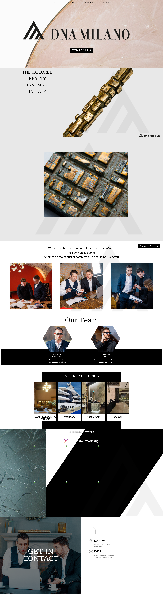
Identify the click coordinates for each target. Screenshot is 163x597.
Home (55, 3)
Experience (88, 3)
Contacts (107, 3)
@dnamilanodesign (86, 441)
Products (70, 3)
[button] (81, 50)
